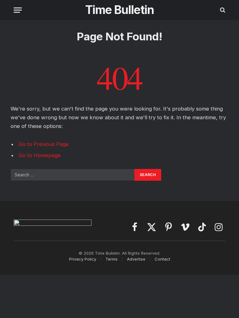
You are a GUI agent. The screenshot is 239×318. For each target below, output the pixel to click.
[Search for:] (73, 175)
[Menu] (18, 10)
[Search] (222, 10)
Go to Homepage (40, 155)
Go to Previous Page (44, 144)
